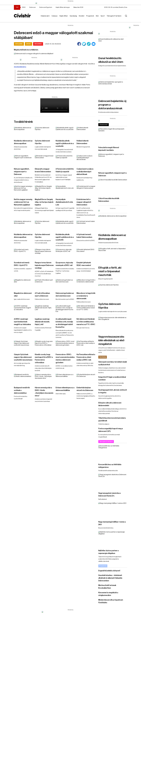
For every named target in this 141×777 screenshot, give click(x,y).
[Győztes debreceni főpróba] (44, 132)
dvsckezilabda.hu (20, 67)
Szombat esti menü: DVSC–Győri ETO (21, 264)
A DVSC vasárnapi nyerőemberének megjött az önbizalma (22, 321)
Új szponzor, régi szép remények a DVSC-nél (64, 264)
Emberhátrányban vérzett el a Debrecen (85, 389)
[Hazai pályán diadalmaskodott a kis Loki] (65, 190)
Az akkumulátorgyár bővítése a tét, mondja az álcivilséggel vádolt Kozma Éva (64, 323)
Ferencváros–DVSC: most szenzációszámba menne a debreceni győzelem (65, 358)
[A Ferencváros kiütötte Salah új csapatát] (65, 160)
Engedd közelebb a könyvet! (109, 571)
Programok (90, 16)
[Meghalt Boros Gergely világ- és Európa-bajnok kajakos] (44, 190)
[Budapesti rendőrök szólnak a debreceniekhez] (23, 379)
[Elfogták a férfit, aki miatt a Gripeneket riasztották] (112, 256)
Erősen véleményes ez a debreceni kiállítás (65, 389)
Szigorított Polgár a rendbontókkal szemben (112, 378)
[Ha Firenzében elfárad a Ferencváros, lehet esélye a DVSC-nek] (86, 346)
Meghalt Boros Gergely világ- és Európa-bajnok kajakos (44, 202)
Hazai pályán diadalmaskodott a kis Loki (64, 202)
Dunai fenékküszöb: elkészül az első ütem (110, 60)
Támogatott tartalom (114, 16)
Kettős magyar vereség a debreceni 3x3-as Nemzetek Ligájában (23, 202)
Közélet (81, 16)
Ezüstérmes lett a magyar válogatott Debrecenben (84, 202)
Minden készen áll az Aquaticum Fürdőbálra (110, 601)
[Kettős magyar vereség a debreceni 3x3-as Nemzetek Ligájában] (23, 190)
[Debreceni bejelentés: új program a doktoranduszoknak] (112, 89)
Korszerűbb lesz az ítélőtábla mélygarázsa (109, 466)
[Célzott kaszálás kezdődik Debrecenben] (112, 187)
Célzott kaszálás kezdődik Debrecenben (108, 200)
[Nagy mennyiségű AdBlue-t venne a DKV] (112, 510)
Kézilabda (18, 43)
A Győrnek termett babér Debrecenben (84, 236)
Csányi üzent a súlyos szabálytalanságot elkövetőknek (85, 171)
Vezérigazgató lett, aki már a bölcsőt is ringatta (112, 391)
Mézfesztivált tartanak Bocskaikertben (107, 586)
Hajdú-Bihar (63, 16)
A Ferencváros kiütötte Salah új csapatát (65, 170)
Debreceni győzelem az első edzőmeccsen (65, 294)
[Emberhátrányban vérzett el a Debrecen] (86, 379)
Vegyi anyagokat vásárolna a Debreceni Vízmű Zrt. (109, 494)
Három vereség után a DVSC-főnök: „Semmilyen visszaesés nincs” (44, 392)
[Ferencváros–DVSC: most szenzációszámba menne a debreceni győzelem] (65, 346)
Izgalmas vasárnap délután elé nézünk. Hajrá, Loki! (42, 321)
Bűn (97, 16)
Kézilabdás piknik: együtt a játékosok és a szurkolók (65, 143)
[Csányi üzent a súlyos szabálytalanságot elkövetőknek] (86, 160)
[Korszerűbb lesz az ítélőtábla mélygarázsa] (112, 453)
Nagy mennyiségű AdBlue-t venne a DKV (112, 523)
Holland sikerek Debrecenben (83, 142)
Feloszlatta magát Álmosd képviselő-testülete (108, 149)
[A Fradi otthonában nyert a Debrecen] (44, 284)
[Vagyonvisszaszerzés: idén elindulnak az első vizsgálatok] (112, 325)
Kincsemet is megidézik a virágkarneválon (108, 594)
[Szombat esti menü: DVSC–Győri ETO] (23, 254)
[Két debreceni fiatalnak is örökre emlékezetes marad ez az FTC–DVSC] (86, 310)
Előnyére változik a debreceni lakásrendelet (109, 404)
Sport (103, 16)
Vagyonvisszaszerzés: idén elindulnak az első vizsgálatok (111, 340)
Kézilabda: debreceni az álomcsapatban (23, 142)
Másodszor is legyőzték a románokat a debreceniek (86, 295)
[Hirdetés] (70, 3)
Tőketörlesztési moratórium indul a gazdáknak (112, 419)
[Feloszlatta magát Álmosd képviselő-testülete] (112, 136)
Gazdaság (73, 16)
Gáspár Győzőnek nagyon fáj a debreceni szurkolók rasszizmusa (23, 357)
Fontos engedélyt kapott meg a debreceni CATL (110, 430)
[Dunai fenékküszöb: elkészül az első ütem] (112, 46)
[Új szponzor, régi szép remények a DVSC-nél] (65, 254)
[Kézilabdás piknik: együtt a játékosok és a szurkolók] (65, 132)
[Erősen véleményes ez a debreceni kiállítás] (65, 379)
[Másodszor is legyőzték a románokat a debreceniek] (86, 284)
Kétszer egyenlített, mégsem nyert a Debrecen (21, 171)
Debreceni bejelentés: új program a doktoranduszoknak (112, 105)
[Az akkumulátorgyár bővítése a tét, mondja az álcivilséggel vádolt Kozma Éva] (65, 310)
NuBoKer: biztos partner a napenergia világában (108, 552)
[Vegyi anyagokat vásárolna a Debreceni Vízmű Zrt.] (112, 482)
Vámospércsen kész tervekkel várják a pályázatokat (112, 363)
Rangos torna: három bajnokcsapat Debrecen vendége (44, 265)
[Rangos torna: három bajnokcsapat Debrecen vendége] (44, 254)
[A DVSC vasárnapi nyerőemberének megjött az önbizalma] (23, 310)
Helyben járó (45, 16)
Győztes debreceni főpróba (42, 142)
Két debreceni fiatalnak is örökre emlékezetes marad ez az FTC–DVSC (86, 321)
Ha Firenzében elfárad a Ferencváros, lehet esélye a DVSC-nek (86, 357)
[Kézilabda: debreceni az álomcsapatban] (23, 132)
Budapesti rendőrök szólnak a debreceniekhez (22, 390)
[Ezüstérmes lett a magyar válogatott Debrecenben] (86, 190)
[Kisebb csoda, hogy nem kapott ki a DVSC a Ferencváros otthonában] (44, 346)
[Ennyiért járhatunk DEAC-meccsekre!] (86, 254)
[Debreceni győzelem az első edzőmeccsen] (65, 284)
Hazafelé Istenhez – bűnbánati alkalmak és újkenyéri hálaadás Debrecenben (110, 578)
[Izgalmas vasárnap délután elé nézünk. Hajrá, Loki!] (44, 310)
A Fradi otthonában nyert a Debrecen (42, 294)
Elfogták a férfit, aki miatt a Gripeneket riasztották (109, 271)
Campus (54, 16)
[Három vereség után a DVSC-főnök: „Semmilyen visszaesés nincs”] (44, 379)
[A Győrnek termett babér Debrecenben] (86, 226)
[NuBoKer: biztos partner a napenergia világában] (112, 539)
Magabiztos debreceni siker (23, 294)
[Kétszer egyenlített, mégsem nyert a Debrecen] (23, 160)
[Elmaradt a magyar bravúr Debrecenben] (44, 160)
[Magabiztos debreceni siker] (23, 284)
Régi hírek (38, 43)
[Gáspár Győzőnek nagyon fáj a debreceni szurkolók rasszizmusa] (23, 346)
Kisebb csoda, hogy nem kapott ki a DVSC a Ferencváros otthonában (44, 358)
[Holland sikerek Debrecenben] (86, 132)
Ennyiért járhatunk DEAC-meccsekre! (84, 264)
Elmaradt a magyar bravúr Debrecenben (43, 170)
